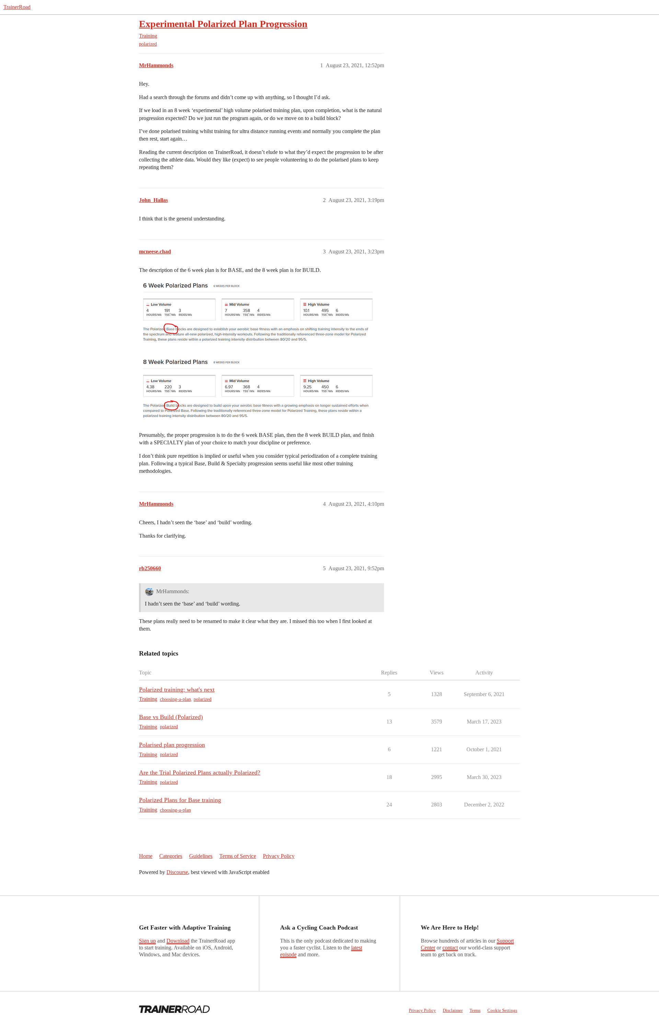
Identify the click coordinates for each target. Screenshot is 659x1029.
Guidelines (200, 856)
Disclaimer (453, 1010)
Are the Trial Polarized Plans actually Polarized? (199, 772)
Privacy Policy (278, 856)
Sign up (147, 941)
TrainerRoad (17, 7)
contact (450, 947)
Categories (170, 856)
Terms (475, 1010)
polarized (148, 44)
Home (145, 856)
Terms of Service (237, 856)
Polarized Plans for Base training (180, 800)
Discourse (177, 872)
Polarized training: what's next (177, 689)
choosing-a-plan (175, 699)
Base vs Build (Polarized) (171, 717)
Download (177, 941)
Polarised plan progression (172, 744)
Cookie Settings (502, 1010)
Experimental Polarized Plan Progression (223, 24)
